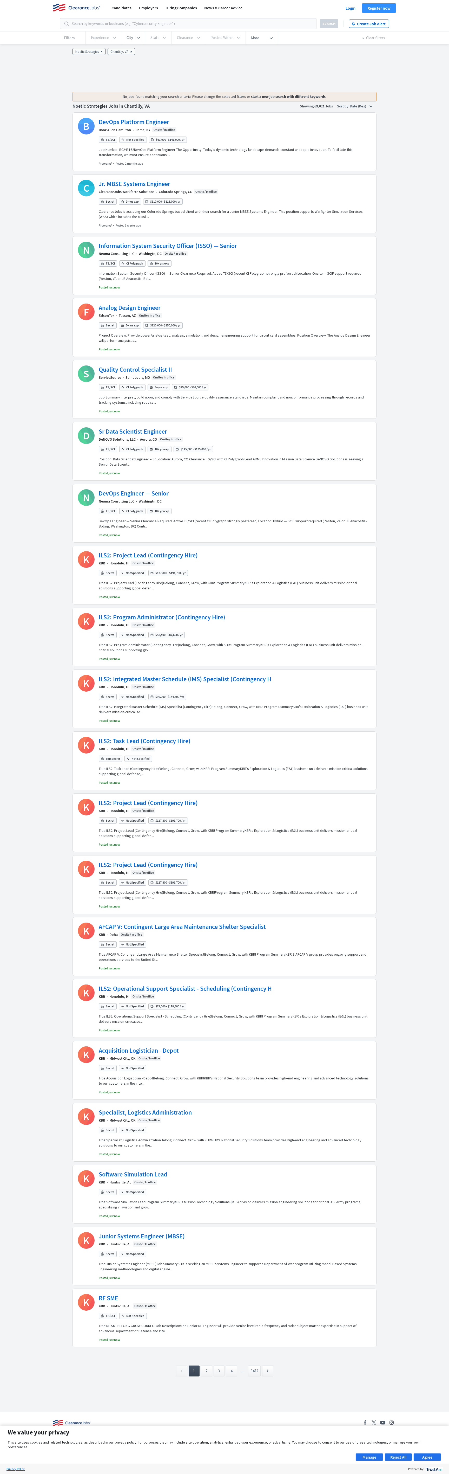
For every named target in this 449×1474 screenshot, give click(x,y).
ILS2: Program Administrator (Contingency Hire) (162, 617)
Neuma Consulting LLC (116, 253)
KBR (102, 563)
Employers (148, 7)
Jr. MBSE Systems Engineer (134, 184)
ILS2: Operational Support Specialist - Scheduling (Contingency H (185, 988)
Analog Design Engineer (130, 308)
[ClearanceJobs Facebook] (365, 1423)
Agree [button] (427, 1457)
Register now (379, 8)
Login (350, 8)
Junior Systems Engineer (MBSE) (142, 1236)
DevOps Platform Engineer (134, 122)
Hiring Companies (181, 7)
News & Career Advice (223, 7)
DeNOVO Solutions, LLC (117, 439)
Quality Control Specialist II (135, 369)
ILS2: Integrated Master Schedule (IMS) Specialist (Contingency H (185, 679)
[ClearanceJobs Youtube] (383, 1423)
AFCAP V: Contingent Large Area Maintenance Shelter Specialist (182, 927)
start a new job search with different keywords (288, 96)
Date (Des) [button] (358, 106)
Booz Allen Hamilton (115, 129)
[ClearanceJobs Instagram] (391, 1423)
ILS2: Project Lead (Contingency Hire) (148, 555)
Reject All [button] (398, 1457)
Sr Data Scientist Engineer (133, 431)
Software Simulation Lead (133, 1174)
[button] (133, 37)
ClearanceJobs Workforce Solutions (126, 191)
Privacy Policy (15, 1469)
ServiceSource (110, 377)
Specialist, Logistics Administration (145, 1112)
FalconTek (106, 315)
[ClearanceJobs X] (374, 1423)
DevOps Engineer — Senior (134, 493)
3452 (254, 1370)
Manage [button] (369, 1457)
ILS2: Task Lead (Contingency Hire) (144, 741)
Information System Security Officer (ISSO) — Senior (168, 246)
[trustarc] (434, 1469)
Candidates (121, 7)
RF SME (108, 1298)
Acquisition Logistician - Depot (139, 1050)
